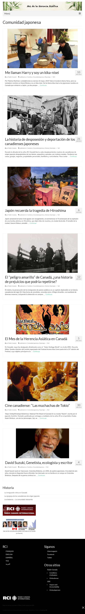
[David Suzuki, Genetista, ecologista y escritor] (42, 443)
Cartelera (29, 77)
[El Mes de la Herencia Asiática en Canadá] (42, 319)
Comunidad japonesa (38, 77)
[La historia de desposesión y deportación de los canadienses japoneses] (42, 115)
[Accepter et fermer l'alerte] (83, 609)
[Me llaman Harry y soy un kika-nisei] (42, 48)
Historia (47, 148)
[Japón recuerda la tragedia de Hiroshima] (42, 186)
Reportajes (48, 77)
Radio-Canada (12, 77)
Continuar (43, 85)
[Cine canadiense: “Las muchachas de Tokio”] (42, 381)
